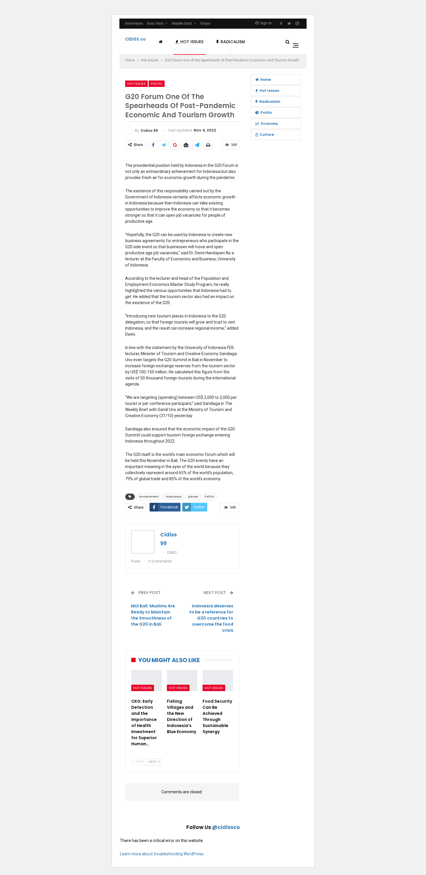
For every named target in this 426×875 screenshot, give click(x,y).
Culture (267, 134)
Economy (269, 123)
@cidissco (226, 827)
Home (265, 79)
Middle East (182, 23)
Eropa (205, 23)
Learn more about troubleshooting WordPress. (162, 854)
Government (149, 496)
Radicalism (233, 42)
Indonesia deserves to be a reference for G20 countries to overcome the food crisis (211, 618)
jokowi (193, 496)
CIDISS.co (135, 39)
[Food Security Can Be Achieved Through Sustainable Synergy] (218, 680)
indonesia (173, 496)
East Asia (155, 23)
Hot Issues (191, 42)
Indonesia (134, 23)
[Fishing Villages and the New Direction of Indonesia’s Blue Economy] (182, 680)
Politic (157, 83)
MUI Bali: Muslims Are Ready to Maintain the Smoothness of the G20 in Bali (153, 615)
